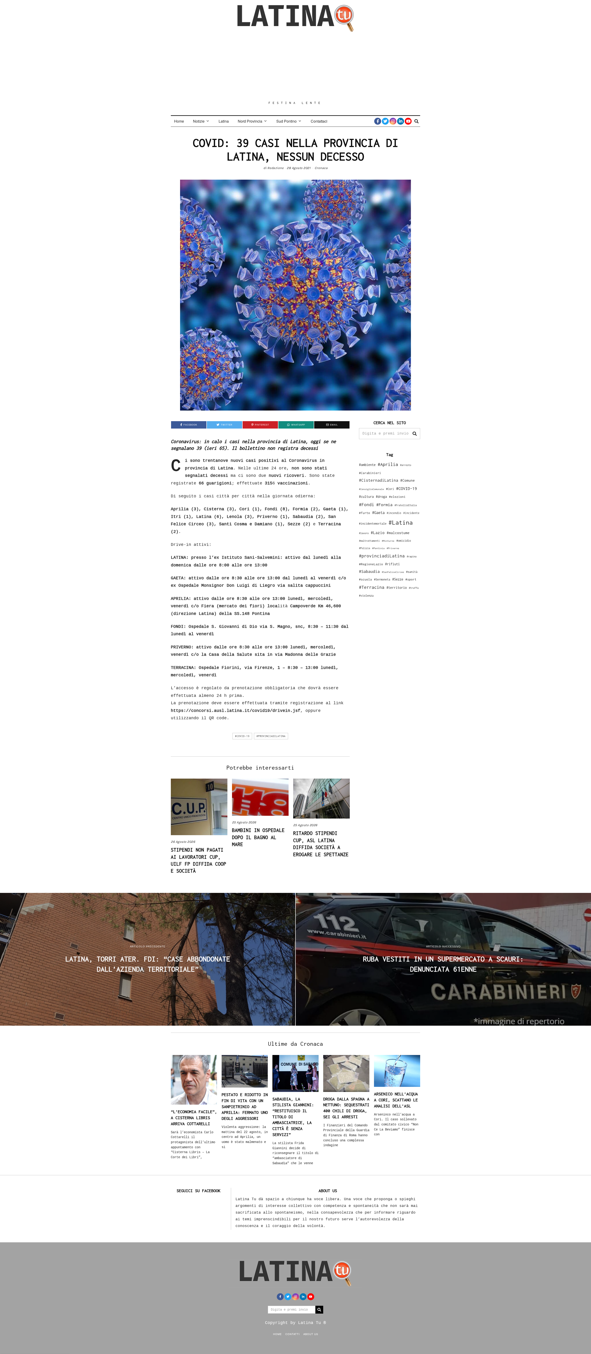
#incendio (394, 513)
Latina (224, 121)
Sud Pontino (286, 121)
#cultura (366, 497)
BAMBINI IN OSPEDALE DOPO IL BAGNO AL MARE (258, 837)
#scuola (365, 579)
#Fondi (366, 504)
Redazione (275, 168)
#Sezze (397, 579)
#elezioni (397, 497)
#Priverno (393, 548)
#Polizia (364, 548)
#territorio (396, 587)
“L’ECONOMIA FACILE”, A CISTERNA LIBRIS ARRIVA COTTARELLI (194, 1117)
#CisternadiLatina (378, 480)
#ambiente (367, 465)
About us (310, 1334)
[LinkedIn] (400, 121)
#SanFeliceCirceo (393, 572)
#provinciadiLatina (271, 736)
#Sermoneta (382, 579)
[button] (414, 433)
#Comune (407, 480)
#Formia (384, 504)
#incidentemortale (372, 523)
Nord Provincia (250, 121)
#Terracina (371, 587)
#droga (381, 497)
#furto (364, 513)
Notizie (199, 121)
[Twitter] (385, 121)
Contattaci (319, 121)
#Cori (390, 489)
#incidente (411, 513)
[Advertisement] (295, 66)
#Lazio (378, 532)
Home (179, 121)
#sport (410, 579)
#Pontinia (378, 548)
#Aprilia (388, 464)
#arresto (405, 464)
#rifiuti (392, 564)
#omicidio (403, 540)
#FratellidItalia (406, 505)
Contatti (292, 1334)
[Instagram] (392, 121)
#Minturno (388, 540)
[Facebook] (377, 121)
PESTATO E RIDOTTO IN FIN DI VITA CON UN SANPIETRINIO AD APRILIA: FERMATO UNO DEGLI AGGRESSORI (245, 1106)
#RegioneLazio (371, 564)
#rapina (411, 556)
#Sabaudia (369, 571)
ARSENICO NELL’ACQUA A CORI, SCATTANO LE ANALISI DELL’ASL (396, 1099)
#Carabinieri (370, 473)
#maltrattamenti (369, 540)
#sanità (411, 572)
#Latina (401, 522)
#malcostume (398, 533)
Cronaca (321, 168)
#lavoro (364, 533)
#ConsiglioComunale (371, 489)
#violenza (366, 595)
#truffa (414, 587)
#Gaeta (378, 512)
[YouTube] (408, 121)
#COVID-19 (242, 736)
